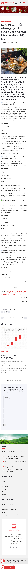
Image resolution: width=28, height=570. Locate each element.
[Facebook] (10, 547)
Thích (13, 309)
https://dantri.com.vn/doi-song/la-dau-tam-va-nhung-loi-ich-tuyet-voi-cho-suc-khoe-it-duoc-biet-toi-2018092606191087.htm (13, 292)
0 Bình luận (14, 42)
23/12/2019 (5, 42)
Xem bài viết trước (9, 318)
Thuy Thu (17, 562)
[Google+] (17, 547)
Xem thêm (3, 377)
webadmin (6, 309)
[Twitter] (13, 547)
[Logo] (14, 527)
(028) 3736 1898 (9, 461)
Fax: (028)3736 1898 (20, 461)
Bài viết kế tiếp (20, 318)
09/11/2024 (4, 352)
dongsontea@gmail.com (12, 467)
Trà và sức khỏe (6, 21)
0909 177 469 (17, 464)
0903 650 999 (9, 464)
